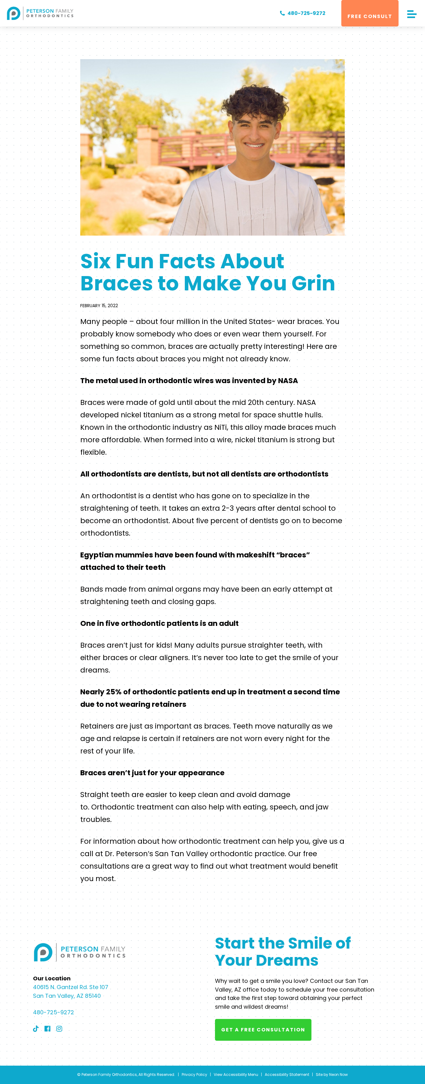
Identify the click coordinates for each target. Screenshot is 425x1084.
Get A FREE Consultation (263, 1029)
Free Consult (370, 16)
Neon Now (338, 1074)
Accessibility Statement (287, 1074)
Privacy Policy (194, 1074)
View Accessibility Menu (236, 1074)
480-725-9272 (306, 13)
